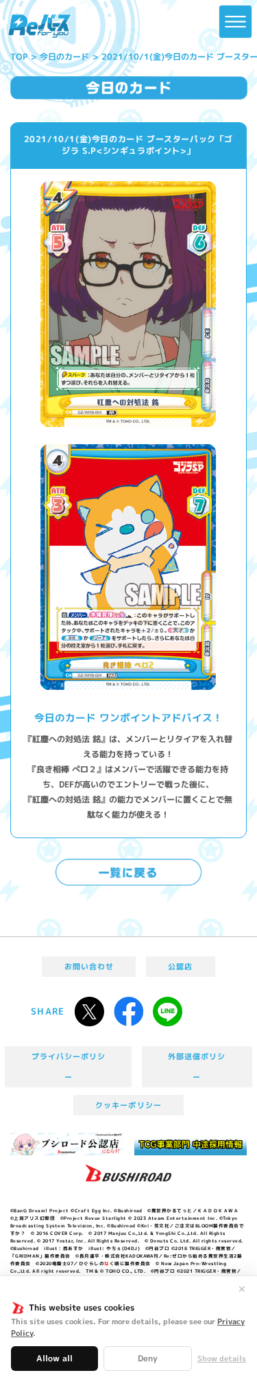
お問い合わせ (89, 966)
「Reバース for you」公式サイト (40, 26)
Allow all (54, 1358)
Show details (221, 1359)
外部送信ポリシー (196, 1067)
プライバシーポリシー (69, 1067)
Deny (148, 1358)
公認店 (180, 966)
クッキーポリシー (128, 1105)
